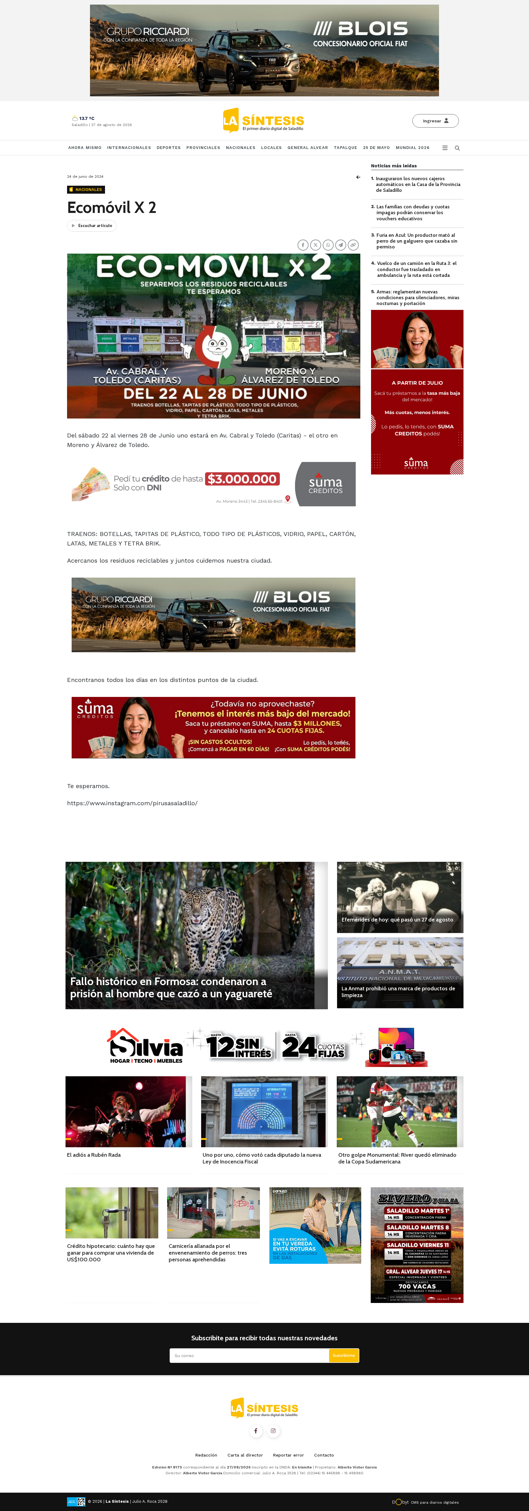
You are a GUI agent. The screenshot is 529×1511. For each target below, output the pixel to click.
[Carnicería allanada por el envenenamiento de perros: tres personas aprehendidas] (213, 1212)
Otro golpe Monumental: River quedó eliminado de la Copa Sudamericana (397, 1158)
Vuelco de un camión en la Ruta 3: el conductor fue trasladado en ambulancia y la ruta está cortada (416, 269)
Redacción (206, 1455)
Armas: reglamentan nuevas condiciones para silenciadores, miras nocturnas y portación (418, 297)
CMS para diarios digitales (435, 1502)
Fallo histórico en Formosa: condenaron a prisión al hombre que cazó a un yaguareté (171, 987)
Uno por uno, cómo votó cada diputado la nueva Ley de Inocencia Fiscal (262, 1158)
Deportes (169, 147)
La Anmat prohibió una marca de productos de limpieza (398, 992)
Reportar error (288, 1455)
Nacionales (241, 147)
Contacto (324, 1455)
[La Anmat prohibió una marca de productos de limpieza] (400, 972)
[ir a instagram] (273, 1431)
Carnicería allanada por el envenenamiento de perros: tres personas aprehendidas (208, 1253)
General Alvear (307, 147)
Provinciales (203, 147)
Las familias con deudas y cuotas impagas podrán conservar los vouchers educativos (413, 212)
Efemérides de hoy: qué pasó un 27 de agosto (397, 919)
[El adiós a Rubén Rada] (129, 1111)
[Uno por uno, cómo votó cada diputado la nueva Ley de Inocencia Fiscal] (264, 1111)
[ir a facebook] (255, 1431)
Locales (271, 147)
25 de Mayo (376, 147)
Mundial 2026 (413, 147)
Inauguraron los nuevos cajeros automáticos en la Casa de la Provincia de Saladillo (418, 184)
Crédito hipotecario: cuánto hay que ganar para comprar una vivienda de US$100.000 (111, 1253)
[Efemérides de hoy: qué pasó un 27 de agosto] (400, 897)
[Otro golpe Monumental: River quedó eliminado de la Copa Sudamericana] (400, 1111)
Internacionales (129, 147)
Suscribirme (344, 1355)
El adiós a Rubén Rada (94, 1155)
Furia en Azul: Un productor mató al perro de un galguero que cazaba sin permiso (417, 241)
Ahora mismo (85, 147)
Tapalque (346, 147)
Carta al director (245, 1455)
